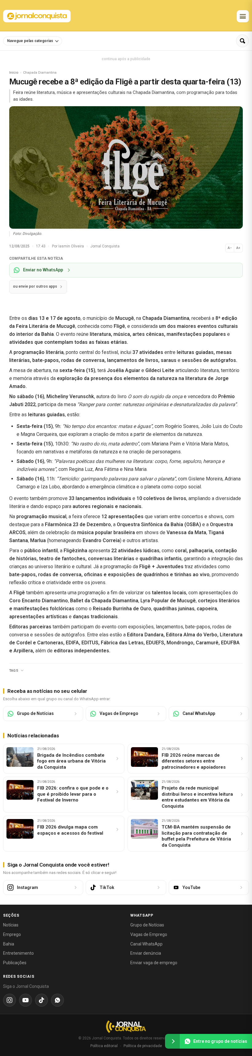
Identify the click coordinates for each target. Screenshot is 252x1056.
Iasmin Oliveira (71, 246)
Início (13, 73)
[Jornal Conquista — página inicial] (126, 1026)
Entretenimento (18, 953)
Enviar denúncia (145, 953)
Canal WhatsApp (146, 943)
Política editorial (104, 1046)
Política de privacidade (143, 1046)
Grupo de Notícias (147, 924)
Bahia (8, 943)
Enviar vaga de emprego (153, 962)
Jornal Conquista (105, 246)
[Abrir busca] (242, 41)
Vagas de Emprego (148, 934)
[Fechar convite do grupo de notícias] (172, 1041)
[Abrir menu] (243, 16)
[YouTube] (25, 1000)
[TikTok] (41, 1000)
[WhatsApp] (57, 1000)
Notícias (10, 924)
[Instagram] (9, 1000)
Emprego (12, 934)
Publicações (14, 962)
